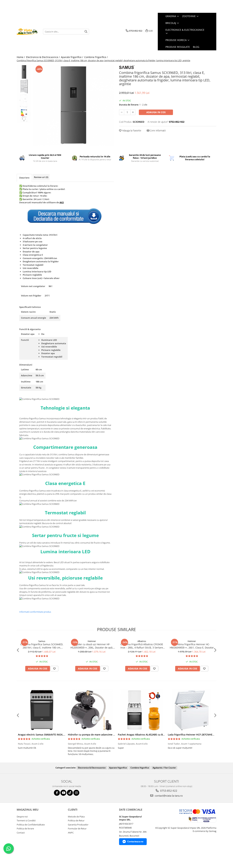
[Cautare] (86, 31)
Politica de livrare (25, 828)
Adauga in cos (156, 112)
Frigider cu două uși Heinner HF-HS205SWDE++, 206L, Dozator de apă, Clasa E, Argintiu (91, 646)
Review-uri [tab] (41, 177)
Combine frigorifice (139, 767)
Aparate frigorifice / (72, 57)
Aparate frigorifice (118, 767)
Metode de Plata (76, 816)
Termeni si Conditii (26, 820)
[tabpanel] (73, 105)
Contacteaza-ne (135, 841)
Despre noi (22, 816)
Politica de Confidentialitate (31, 824)
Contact (21, 832)
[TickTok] (70, 793)
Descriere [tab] (24, 177)
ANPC (71, 832)
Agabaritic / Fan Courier (164, 767)
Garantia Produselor (78, 824)
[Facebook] (57, 793)
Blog (196, 46)
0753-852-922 (168, 790)
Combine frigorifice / (96, 57)
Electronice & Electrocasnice (92, 767)
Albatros (141, 641)
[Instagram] (76, 793)
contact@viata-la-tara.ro (168, 795)
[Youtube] (63, 793)
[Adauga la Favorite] (54, 668)
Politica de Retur (76, 820)
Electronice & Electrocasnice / (43, 57)
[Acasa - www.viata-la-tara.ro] (27, 31)
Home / (21, 57)
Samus (41, 641)
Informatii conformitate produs (35, 611)
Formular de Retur (77, 828)
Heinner (92, 641)
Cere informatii (157, 130)
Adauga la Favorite (131, 130)
